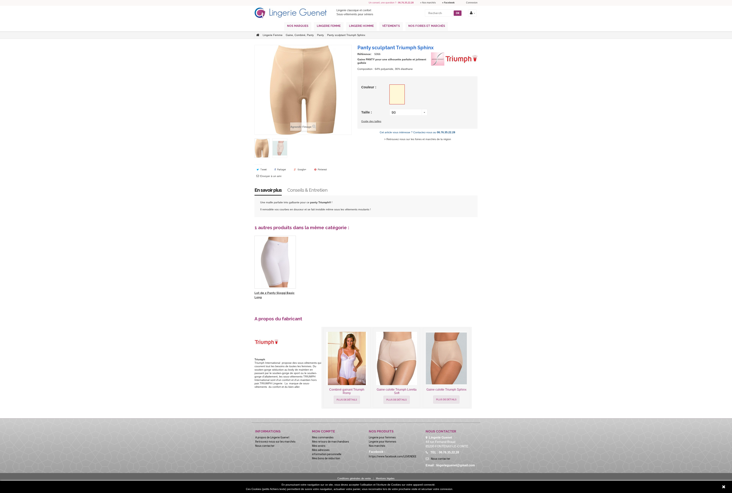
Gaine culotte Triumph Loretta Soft (397, 391)
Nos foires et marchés (426, 26)
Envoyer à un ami (270, 176)
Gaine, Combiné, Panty (300, 35)
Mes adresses (321, 450)
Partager (281, 169)
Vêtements (391, 26)
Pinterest (322, 169)
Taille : (367, 112)
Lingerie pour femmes (382, 437)
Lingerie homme (361, 26)
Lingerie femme (329, 26)
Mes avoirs (318, 445)
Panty (320, 35)
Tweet (263, 169)
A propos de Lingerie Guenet (272, 437)
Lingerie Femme (273, 35)
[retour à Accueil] (257, 35)
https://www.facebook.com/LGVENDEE (393, 456)
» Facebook (448, 2)
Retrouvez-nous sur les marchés (275, 441)
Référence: (364, 54)
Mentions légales (385, 478)
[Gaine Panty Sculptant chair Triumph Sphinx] (261, 148)
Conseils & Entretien (307, 190)
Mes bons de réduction (326, 458)
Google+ (301, 169)
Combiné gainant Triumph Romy (346, 391)
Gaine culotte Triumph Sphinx (446, 389)
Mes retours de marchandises (330, 441)
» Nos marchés (428, 2)
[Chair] (397, 94)
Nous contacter (264, 445)
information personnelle (326, 454)
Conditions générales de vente (354, 478)
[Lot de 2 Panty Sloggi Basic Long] (275, 262)
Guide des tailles (371, 121)
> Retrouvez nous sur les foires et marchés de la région (417, 139)
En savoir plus (268, 190)
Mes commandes (323, 437)
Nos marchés (377, 445)
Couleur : (369, 87)
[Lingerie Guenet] (290, 13)
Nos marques (297, 26)
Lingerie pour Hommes (382, 441)
